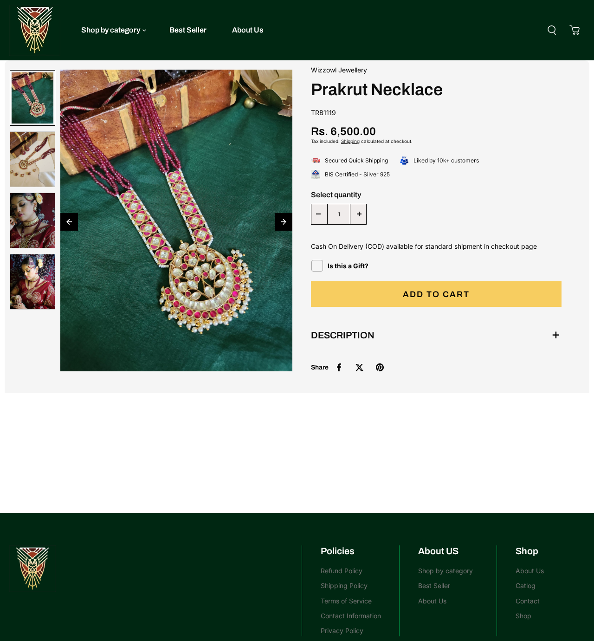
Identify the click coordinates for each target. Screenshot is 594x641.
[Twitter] (359, 367)
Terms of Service (346, 601)
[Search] (552, 30)
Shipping (350, 141)
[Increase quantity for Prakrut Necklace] (359, 214)
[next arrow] (283, 222)
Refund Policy (341, 571)
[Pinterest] (379, 367)
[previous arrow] (69, 222)
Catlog (526, 585)
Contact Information (351, 616)
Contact (528, 601)
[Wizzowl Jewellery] (34, 30)
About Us (248, 30)
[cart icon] (574, 30)
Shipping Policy (344, 585)
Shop (523, 616)
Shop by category (110, 30)
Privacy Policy (342, 631)
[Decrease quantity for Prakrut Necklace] (318, 214)
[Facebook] (339, 367)
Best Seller (188, 30)
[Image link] (150, 568)
